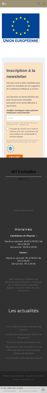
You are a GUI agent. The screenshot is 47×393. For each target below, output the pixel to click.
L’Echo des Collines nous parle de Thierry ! (23, 328)
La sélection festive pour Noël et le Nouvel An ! (23, 336)
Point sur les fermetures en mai (23, 342)
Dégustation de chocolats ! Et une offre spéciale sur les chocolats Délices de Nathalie (23, 350)
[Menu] (43, 3)
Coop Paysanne (17, 376)
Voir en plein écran (23, 210)
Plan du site (32, 288)
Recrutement (16, 279)
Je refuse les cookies (28, 391)
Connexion (23, 290)
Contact (20, 288)
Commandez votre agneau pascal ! (23, 358)
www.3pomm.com (27, 379)
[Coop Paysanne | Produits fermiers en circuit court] (4, 3)
